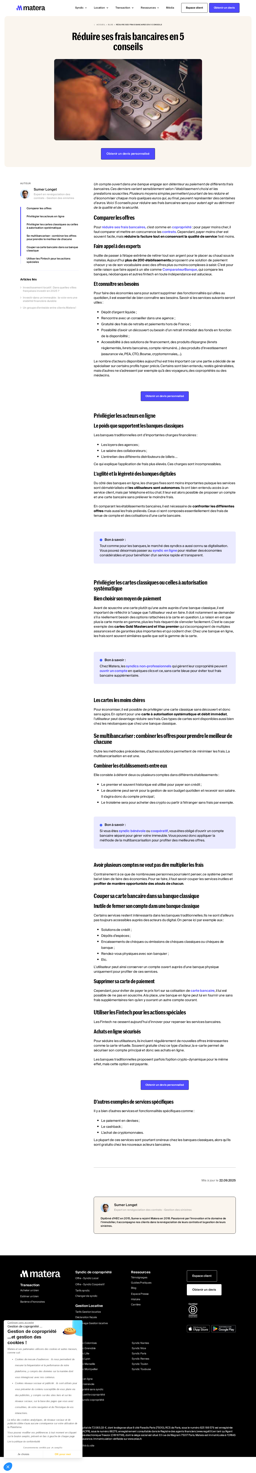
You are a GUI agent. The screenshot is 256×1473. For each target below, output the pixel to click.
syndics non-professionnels (148, 666)
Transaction (30, 1285)
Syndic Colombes (86, 1343)
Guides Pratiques (141, 1283)
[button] (81, 8)
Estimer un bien (29, 1296)
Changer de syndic (86, 1296)
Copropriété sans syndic (89, 1389)
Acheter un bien (29, 1290)
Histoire (135, 1299)
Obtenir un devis (224, 8)
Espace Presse (140, 1294)
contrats (169, 232)
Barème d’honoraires (32, 1302)
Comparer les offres (39, 208)
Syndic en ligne (84, 1379)
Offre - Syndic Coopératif (89, 1284)
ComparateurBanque (179, 270)
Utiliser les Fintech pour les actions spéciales (48, 260)
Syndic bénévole (84, 1384)
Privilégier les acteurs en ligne (45, 216)
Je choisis (23, 1454)
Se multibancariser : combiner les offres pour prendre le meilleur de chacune (51, 237)
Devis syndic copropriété (89, 1400)
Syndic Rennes (140, 1359)
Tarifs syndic (82, 1290)
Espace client (194, 8)
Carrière (136, 1305)
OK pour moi (63, 1454)
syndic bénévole (132, 831)
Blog (133, 1288)
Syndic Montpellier (87, 1369)
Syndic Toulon (140, 1364)
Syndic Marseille (85, 1364)
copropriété (181, 227)
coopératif (159, 831)
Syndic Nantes (140, 1343)
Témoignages (139, 1277)
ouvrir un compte (113, 671)
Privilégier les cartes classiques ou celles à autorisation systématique (52, 226)
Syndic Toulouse (141, 1369)
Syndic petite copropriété (90, 1395)
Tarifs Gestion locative (88, 1312)
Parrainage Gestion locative (91, 1323)
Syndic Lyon (83, 1359)
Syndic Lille (82, 1353)
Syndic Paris (139, 1353)
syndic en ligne (165, 551)
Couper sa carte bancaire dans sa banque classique (52, 249)
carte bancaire (203, 991)
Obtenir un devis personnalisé (127, 153)
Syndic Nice (139, 1348)
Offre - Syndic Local (86, 1278)
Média (170, 8)
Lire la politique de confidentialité (23, 1441)
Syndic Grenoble (86, 1348)
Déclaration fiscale (86, 1317)
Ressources (140, 1272)
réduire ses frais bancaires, (124, 227)
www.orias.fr (134, 1439)
